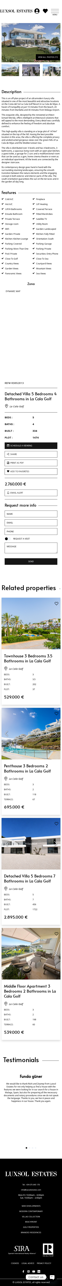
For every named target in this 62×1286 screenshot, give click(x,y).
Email (11, 523)
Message (11, 546)
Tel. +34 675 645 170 (31, 1184)
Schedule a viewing (21, 445)
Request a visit (21, 538)
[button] (55, 11)
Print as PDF (17, 462)
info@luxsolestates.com (31, 1190)
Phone (10, 531)
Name (10, 514)
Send (31, 561)
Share (13, 454)
